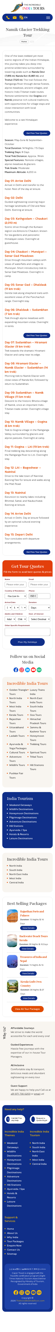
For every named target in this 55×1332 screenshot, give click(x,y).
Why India (12, 1237)
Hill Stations (16, 826)
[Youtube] (33, 669)
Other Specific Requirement (17, 625)
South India (15, 870)
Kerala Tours (16, 715)
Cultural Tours (17, 752)
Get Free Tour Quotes (36, 133)
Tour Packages (15, 1241)
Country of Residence (14, 591)
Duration (33, 602)
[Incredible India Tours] (27, 7)
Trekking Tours (38, 744)
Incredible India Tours (27, 683)
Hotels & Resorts (19, 834)
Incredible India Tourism (39, 1133)
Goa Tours (36, 715)
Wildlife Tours (17, 765)
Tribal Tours (36, 756)
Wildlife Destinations (21, 809)
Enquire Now (14, 1245)
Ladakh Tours (17, 735)
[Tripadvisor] (39, 669)
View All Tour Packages (27, 1009)
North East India (18, 874)
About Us (12, 1233)
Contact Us (13, 1249)
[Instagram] (21, 669)
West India (15, 878)
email (37, 1093)
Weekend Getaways (20, 805)
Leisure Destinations (21, 838)
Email (31, 579)
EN (25, 17)
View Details (29, 928)
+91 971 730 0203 (20, 1093)
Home (24, 41)
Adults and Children (14, 614)
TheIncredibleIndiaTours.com (30, 1300)
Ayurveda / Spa (18, 830)
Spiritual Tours (38, 752)
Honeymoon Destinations (23, 813)
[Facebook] (15, 669)
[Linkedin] (27, 669)
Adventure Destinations (23, 821)
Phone (32, 591)
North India (15, 865)
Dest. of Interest (36, 614)
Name (7, 579)
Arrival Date (10, 602)
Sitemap (12, 1253)
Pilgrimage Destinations (23, 817)
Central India (16, 882)
